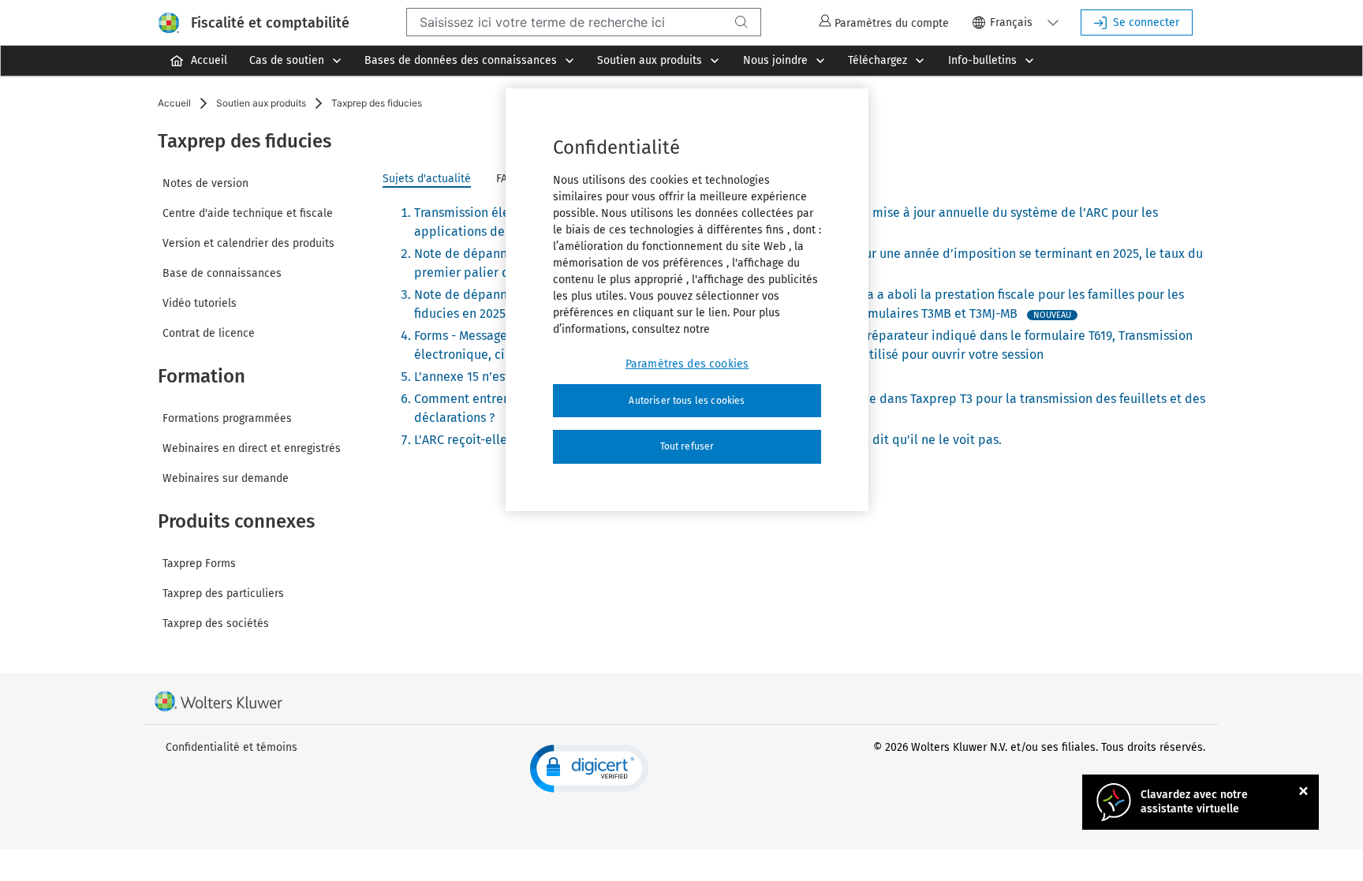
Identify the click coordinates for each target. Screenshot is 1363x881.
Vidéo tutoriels (199, 303)
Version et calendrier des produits (248, 243)
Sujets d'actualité (427, 178)
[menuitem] (198, 61)
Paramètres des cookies (687, 364)
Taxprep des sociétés (215, 623)
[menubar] (681, 61)
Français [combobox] (1011, 22)
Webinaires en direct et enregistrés (251, 448)
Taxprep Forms (199, 563)
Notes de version (205, 183)
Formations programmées (227, 418)
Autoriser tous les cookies (687, 400)
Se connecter (1146, 22)
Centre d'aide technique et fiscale (247, 213)
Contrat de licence (208, 333)
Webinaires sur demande (225, 478)
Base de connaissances (222, 273)
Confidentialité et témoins (231, 747)
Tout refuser (687, 446)
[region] (687, 300)
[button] (1053, 22)
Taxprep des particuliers (223, 593)
